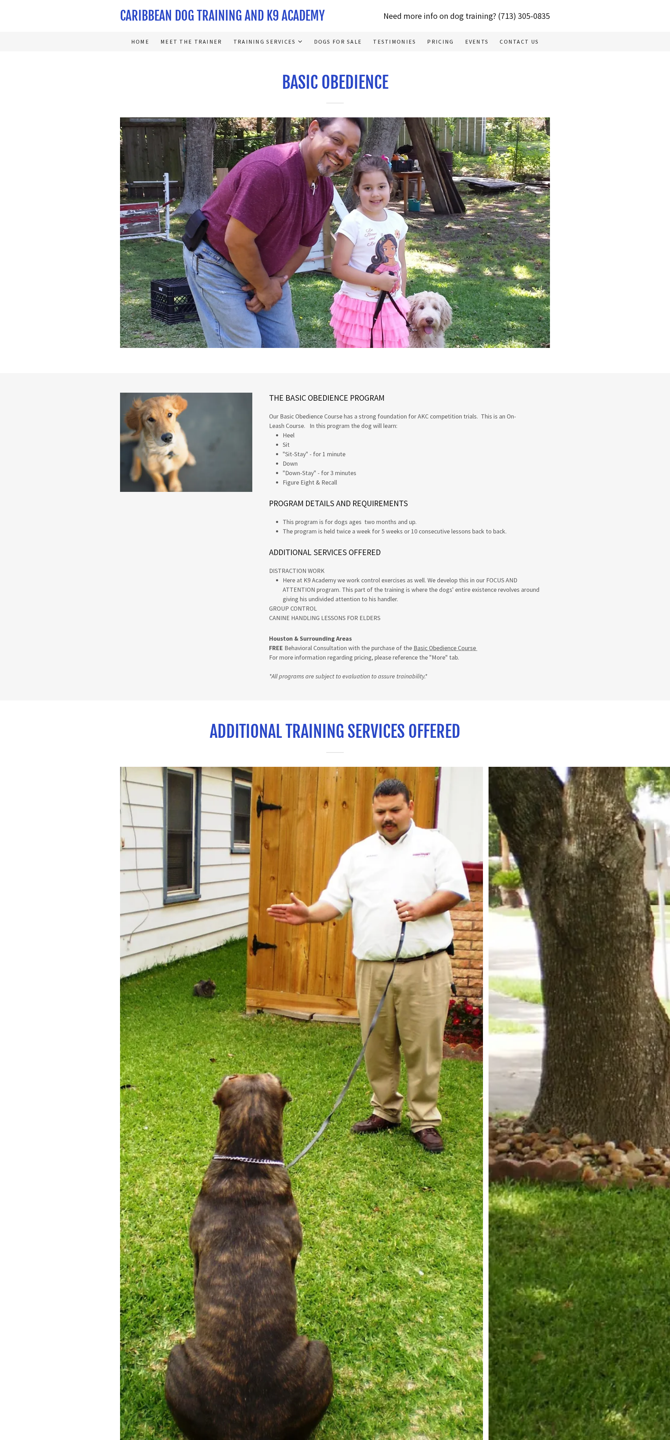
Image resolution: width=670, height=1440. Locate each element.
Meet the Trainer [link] (191, 41)
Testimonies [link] (394, 41)
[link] (227, 18)
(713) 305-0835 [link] (524, 15)
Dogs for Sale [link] (338, 41)
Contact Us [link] (519, 41)
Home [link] (140, 41)
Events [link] (477, 41)
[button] (268, 41)
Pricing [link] (440, 41)
